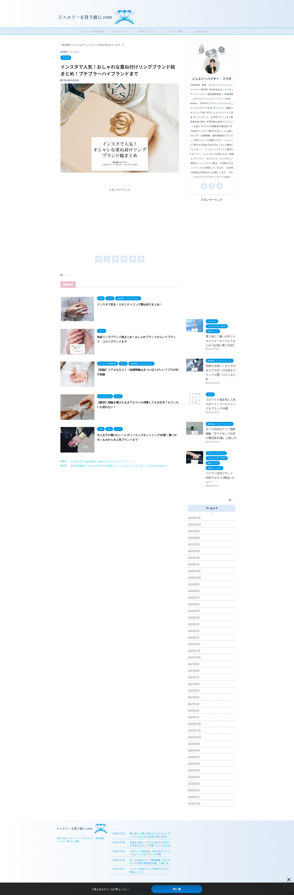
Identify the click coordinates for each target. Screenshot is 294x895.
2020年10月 (194, 736)
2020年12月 (194, 723)
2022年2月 (194, 630)
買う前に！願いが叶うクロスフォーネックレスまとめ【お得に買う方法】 (221, 341)
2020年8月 (194, 750)
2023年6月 (194, 550)
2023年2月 (194, 557)
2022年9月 (194, 584)
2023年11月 (194, 517)
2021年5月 (194, 690)
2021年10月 (194, 657)
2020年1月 (194, 796)
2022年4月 (194, 617)
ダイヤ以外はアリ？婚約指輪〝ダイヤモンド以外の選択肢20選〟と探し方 (221, 433)
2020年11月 (194, 730)
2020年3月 (194, 783)
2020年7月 (194, 756)
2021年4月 (194, 696)
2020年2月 (194, 790)
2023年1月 (194, 564)
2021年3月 (194, 703)
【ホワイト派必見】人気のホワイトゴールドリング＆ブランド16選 (221, 404)
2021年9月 (194, 663)
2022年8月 (194, 590)
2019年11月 (194, 803)
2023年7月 (194, 544)
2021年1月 (193, 716)
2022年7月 (194, 597)
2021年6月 (194, 683)
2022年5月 (194, 610)
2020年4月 (194, 776)
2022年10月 (194, 577)
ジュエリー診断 (174, 31)
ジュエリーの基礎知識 (92, 31)
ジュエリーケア (120, 31)
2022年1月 (193, 637)
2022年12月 (194, 570)
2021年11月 (194, 650)
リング (67, 274)
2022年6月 (194, 603)
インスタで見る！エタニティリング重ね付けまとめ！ (129, 304)
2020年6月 (194, 763)
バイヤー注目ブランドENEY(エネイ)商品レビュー (220, 477)
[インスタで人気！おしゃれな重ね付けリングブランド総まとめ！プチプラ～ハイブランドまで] (124, 259)
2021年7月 (193, 677)
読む (175, 889)
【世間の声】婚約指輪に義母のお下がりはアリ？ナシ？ (102, 461)
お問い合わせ (201, 31)
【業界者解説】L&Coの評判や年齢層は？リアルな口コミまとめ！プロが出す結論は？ (119, 465)
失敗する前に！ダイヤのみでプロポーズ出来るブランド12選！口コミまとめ (150, 844)
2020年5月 (194, 770)
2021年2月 (193, 710)
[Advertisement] (119, 222)
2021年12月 (194, 643)
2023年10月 (194, 524)
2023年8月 (194, 537)
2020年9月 (194, 743)
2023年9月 (194, 530)
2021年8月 (194, 670)
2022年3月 (194, 623)
